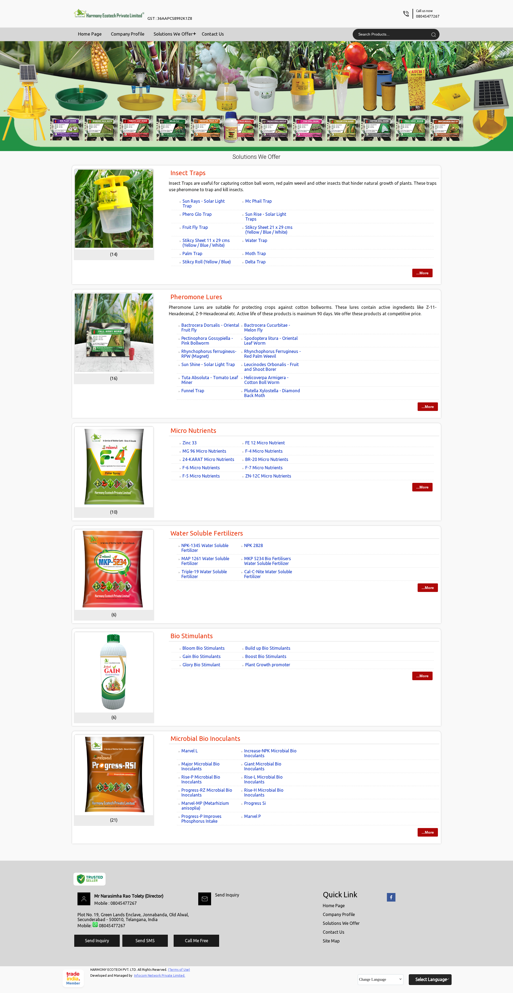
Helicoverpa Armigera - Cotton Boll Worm (266, 380)
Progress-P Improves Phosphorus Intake (201, 818)
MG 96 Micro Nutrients (204, 451)
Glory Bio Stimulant (201, 664)
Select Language (431, 979)
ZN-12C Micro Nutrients (268, 476)
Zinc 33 (189, 442)
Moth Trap (255, 253)
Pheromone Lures (196, 297)
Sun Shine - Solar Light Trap (208, 364)
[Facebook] (391, 900)
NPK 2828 (253, 545)
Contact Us (213, 33)
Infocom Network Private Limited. (159, 975)
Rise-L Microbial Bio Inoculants (263, 779)
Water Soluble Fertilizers (206, 533)
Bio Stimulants (191, 636)
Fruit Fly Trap (195, 227)
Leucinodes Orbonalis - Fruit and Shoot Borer (271, 367)
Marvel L (189, 750)
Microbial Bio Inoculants (205, 738)
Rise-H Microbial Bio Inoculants (263, 792)
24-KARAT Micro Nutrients (208, 459)
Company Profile (128, 33)
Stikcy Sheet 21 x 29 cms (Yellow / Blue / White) (269, 229)
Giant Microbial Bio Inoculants (262, 766)
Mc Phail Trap (258, 201)
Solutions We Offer (173, 33)
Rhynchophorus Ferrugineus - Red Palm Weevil (272, 354)
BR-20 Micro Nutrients (266, 459)
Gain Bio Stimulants (201, 656)
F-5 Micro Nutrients (201, 476)
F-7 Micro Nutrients (264, 467)
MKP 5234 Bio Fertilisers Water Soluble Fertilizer (267, 561)
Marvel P (252, 816)
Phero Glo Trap (197, 214)
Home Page (90, 33)
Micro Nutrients (193, 430)
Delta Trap (255, 261)
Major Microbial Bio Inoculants (200, 766)
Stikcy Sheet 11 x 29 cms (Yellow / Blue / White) (206, 243)
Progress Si (255, 803)
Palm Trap (192, 253)
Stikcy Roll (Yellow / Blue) (206, 261)
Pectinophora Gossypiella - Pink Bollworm (207, 340)
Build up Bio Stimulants (267, 648)
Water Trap (256, 240)
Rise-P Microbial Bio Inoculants (200, 779)
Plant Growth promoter (267, 664)
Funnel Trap (192, 390)
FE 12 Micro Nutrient (265, 442)
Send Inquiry (227, 894)
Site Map (331, 940)
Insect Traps (187, 172)
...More (422, 273)
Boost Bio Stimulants (265, 656)
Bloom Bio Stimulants (203, 648)
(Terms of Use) (179, 969)
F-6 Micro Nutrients (201, 467)
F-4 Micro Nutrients (264, 451)
